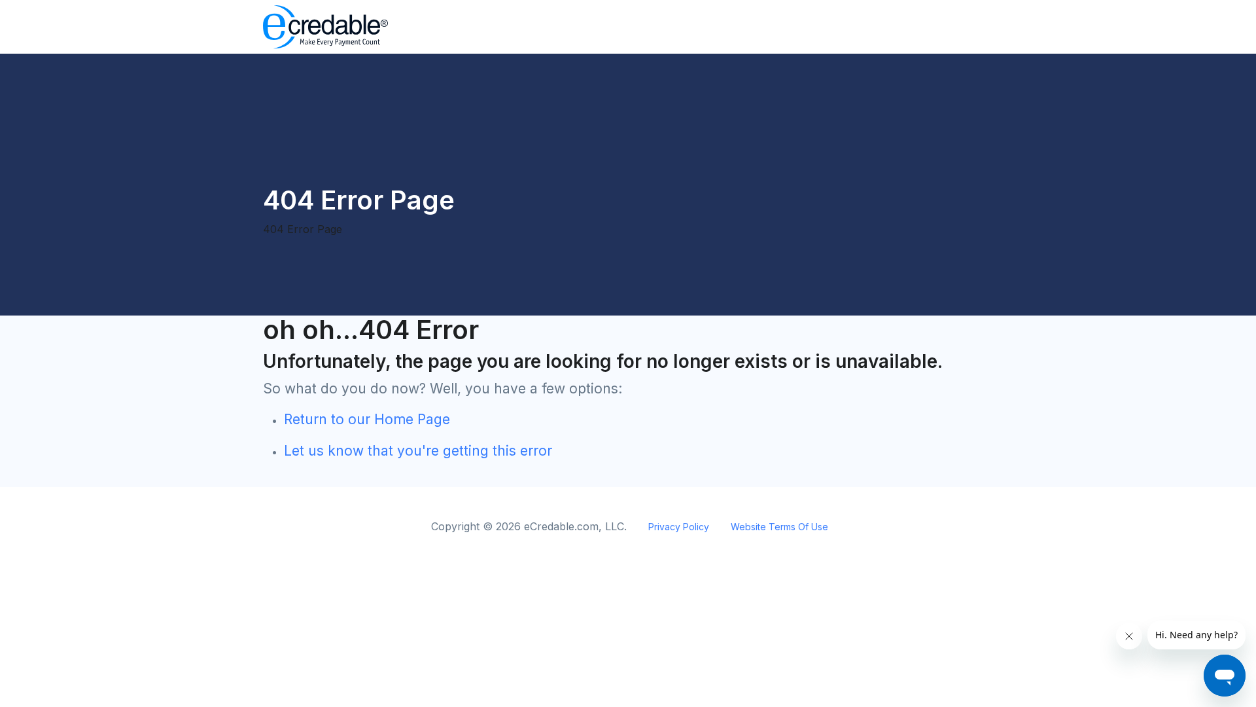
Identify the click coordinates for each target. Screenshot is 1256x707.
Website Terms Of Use (779, 526)
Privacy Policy (678, 526)
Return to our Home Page (367, 419)
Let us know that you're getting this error (418, 451)
